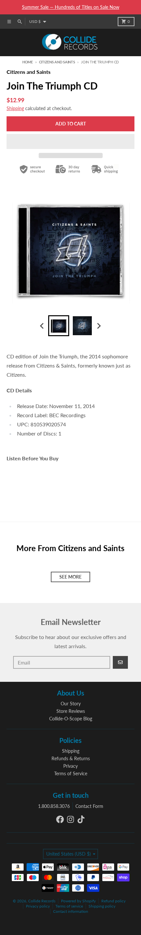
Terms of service (69, 906)
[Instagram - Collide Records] (70, 819)
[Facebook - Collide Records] (60, 819)
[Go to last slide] (42, 325)
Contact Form (89, 806)
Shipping (15, 108)
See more (70, 577)
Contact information (70, 911)
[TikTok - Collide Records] (81, 819)
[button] (70, 141)
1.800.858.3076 (54, 806)
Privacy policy (38, 906)
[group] (58, 325)
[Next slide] (98, 325)
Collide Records (41, 900)
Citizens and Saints (57, 62)
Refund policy (113, 900)
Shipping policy (102, 906)
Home (27, 62)
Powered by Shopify (78, 900)
